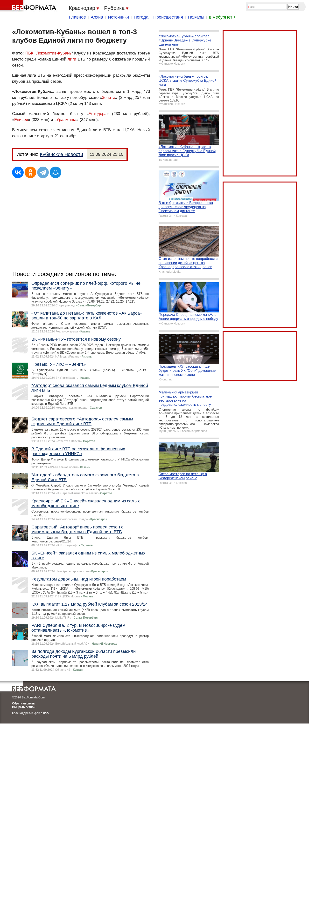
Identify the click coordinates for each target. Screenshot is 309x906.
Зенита (108, 97)
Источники (118, 17)
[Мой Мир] (55, 172)
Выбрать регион (23, 707)
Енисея (21, 119)
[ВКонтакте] (18, 172)
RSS (46, 713)
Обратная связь (23, 703)
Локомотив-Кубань (53, 53)
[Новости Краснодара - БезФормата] (29, 6)
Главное (77, 17)
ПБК (29, 53)
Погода (141, 17)
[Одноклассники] (30, 172)
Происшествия (168, 17)
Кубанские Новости (61, 154)
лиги (72, 59)
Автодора (97, 113)
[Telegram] (43, 172)
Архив (97, 17)
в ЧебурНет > (222, 17)
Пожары (196, 17)
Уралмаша (66, 119)
